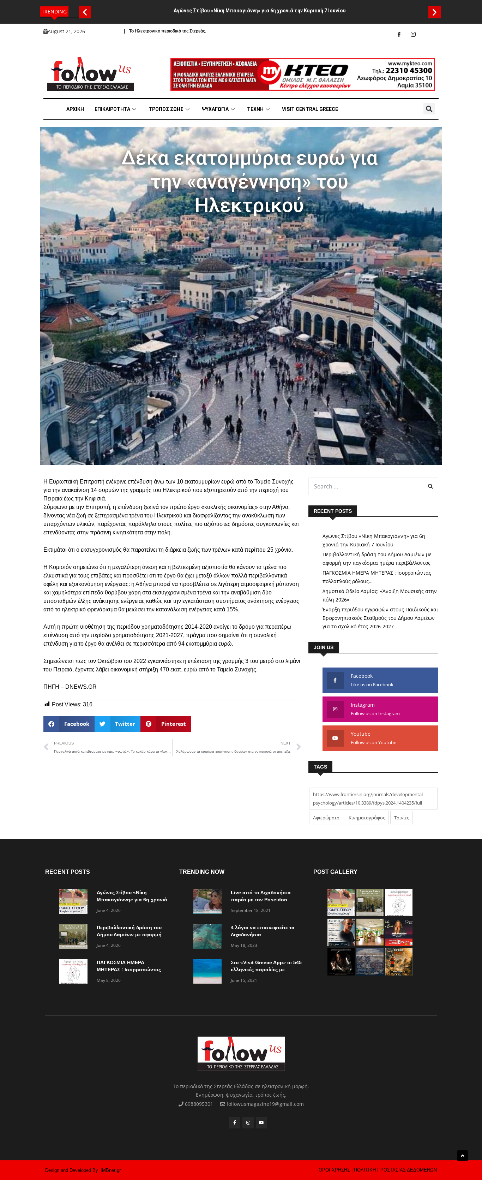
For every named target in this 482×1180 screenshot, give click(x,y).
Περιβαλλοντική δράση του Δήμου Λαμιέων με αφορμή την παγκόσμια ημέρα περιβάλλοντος (377, 558)
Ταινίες (401, 817)
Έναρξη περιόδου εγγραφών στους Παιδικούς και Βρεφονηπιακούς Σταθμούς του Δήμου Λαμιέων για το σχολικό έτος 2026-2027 (380, 618)
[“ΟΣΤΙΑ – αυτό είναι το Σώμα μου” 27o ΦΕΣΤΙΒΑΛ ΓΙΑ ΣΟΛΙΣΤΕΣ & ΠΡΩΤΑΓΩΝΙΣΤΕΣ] (341, 973)
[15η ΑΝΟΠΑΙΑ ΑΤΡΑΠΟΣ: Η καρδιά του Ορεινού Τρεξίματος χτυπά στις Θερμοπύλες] (398, 973)
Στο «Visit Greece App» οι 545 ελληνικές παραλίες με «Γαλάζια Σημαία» (266, 969)
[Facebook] (399, 34)
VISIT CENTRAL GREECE (310, 109)
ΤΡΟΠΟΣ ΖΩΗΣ (166, 109)
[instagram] (413, 34)
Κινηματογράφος (367, 817)
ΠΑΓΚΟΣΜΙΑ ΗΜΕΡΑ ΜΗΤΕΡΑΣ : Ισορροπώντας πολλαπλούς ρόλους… (377, 577)
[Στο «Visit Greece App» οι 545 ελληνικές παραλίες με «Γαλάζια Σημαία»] (209, 972)
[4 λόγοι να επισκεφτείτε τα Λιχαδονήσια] (209, 937)
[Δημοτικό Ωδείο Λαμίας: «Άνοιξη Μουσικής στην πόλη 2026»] (341, 944)
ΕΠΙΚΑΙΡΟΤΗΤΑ (112, 109)
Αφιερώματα (326, 817)
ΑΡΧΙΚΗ (75, 109)
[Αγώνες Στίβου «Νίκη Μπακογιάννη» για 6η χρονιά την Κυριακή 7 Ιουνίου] (75, 902)
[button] (85, 12)
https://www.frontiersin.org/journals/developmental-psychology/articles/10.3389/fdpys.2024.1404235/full (368, 798)
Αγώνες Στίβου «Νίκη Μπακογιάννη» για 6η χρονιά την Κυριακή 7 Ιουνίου (260, 10)
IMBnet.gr (111, 1170)
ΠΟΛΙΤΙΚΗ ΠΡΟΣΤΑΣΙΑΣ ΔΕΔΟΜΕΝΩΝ (395, 1170)
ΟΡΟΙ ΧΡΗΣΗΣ (334, 1170)
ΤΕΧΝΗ (255, 109)
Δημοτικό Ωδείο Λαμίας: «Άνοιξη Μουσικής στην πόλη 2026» (380, 595)
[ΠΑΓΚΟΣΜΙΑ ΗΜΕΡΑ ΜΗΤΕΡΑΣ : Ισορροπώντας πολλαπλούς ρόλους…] (75, 972)
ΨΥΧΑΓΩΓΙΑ (215, 109)
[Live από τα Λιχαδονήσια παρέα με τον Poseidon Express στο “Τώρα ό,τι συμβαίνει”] (209, 902)
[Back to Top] (462, 1155)
